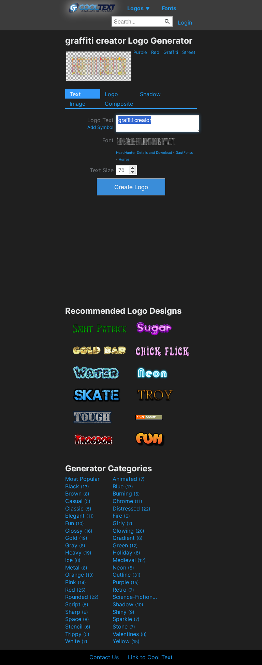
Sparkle (126, 619)
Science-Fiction (135, 596)
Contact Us (104, 657)
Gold (76, 537)
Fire (121, 515)
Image (77, 103)
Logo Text (100, 123)
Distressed (131, 508)
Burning (126, 493)
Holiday (126, 552)
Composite (119, 103)
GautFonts (184, 152)
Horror (124, 159)
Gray (75, 545)
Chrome (127, 501)
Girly (122, 523)
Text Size (102, 170)
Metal (76, 567)
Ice (73, 560)
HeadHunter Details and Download (144, 152)
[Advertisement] (32, 137)
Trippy (77, 634)
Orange (79, 574)
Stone (124, 626)
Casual (77, 501)
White (76, 641)
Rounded (82, 596)
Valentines (130, 634)
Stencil (77, 626)
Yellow (126, 641)
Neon (123, 567)
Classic (78, 508)
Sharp (76, 611)
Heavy (78, 552)
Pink (75, 582)
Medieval (129, 560)
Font (108, 140)
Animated (129, 478)
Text (75, 94)
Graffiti (170, 52)
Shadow (150, 94)
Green (125, 545)
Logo (111, 94)
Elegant (79, 515)
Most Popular (82, 478)
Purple (140, 52)
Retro (123, 589)
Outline (127, 574)
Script (76, 604)
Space (77, 619)
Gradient (128, 537)
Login (185, 22)
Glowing (128, 530)
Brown (77, 493)
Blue (123, 486)
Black (77, 486)
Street (189, 52)
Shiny (123, 611)
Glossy (78, 530)
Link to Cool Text (150, 657)
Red (155, 52)
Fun (74, 523)
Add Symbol (100, 127)
